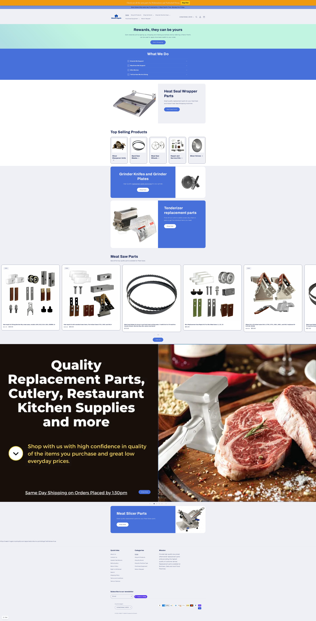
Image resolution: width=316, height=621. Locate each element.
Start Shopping (158, 42)
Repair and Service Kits (176, 157)
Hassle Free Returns (116, 560)
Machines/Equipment (141, 566)
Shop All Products (140, 557)
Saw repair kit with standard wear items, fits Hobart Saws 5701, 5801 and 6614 (88, 324)
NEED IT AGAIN (123, 613)
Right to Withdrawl (116, 569)
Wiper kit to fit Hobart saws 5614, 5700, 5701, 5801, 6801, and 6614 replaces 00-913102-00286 (271, 325)
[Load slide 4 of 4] (162, 503)
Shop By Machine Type (141, 563)
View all (157, 339)
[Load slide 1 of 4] (154, 503)
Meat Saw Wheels (155, 157)
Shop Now (143, 189)
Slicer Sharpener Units (119, 157)
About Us (113, 554)
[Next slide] (166, 504)
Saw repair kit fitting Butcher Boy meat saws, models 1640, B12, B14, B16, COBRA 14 (29, 324)
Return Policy (114, 566)
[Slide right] (162, 335)
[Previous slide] (150, 504)
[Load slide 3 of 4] (159, 503)
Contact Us (114, 557)
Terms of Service (115, 581)
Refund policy (114, 563)
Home (136, 554)
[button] (148, 15)
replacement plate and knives (142, 184)
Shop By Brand (139, 560)
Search (113, 572)
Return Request (139, 569)
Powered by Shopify (132, 613)
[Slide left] (154, 335)
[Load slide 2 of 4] (156, 503)
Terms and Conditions (117, 578)
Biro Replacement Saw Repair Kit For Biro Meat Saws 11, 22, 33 (204, 324)
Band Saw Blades (136, 157)
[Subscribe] (131, 596)
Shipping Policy (115, 575)
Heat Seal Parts (172, 109)
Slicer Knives (195, 156)
